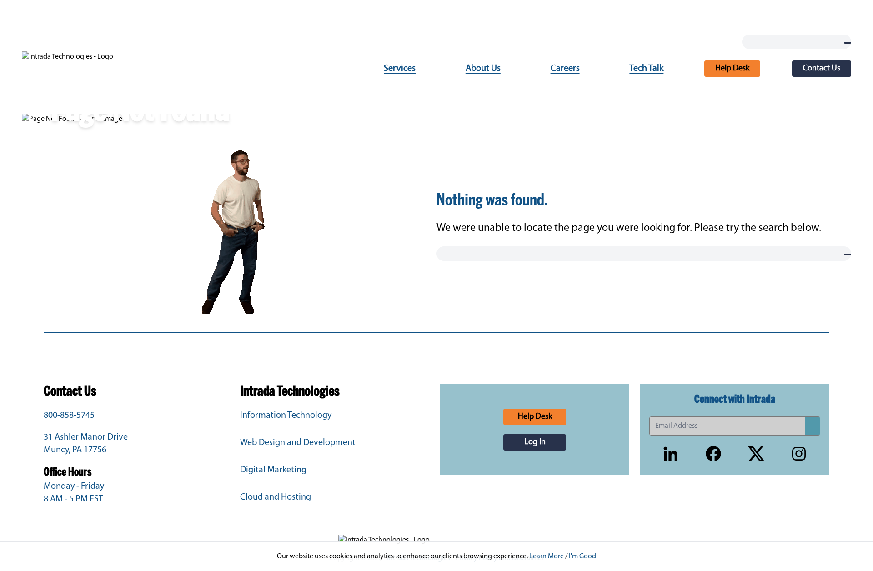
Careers (565, 68)
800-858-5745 (69, 415)
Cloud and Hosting (275, 497)
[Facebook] (713, 454)
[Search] (847, 43)
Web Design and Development (298, 442)
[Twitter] (756, 454)
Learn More (546, 556)
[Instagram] (799, 454)
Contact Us (821, 69)
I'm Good (582, 556)
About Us (483, 68)
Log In (535, 442)
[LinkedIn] (670, 454)
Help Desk (732, 69)
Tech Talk (646, 68)
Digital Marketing (273, 470)
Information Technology (285, 415)
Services (400, 68)
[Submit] (812, 426)
